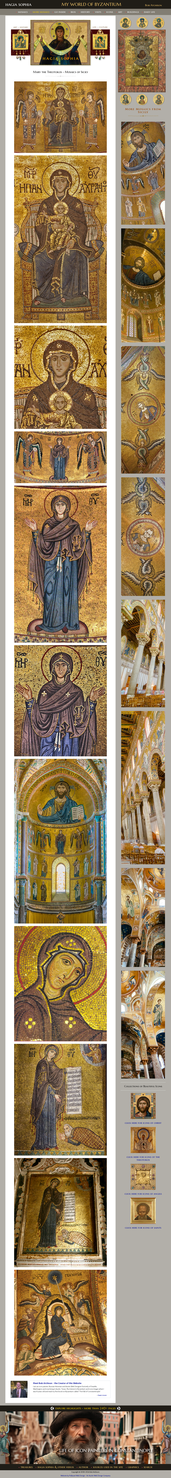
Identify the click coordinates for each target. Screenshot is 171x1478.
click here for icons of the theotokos (143, 1158)
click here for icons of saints (143, 1227)
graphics (133, 1467)
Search (148, 1467)
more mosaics (41, 12)
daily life (149, 12)
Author (83, 1467)
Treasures (27, 1467)
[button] (52, 1408)
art (120, 12)
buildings (133, 12)
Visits (98, 12)
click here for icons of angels (143, 1193)
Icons (109, 12)
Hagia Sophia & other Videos (56, 1467)
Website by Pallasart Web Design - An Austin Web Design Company (85, 1476)
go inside (60, 12)
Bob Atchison (153, 5)
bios (73, 12)
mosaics (23, 12)
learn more (102, 1395)
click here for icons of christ (143, 1122)
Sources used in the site (108, 1467)
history (85, 12)
